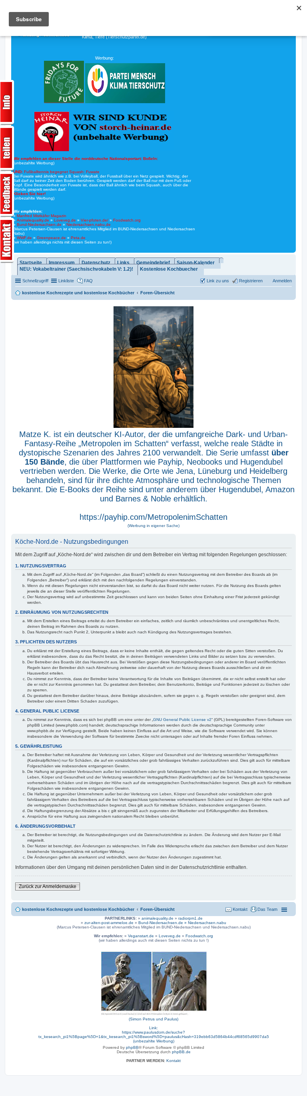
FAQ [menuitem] (88, 280)
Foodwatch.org (127, 220)
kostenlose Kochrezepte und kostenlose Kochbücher (78, 909)
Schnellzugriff (35, 280)
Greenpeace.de (51, 238)
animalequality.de (157, 918)
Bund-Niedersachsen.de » (163, 922)
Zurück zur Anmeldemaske (47, 886)
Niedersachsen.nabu (207, 922)
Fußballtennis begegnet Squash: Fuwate (56, 172)
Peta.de (78, 238)
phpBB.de (181, 1052)
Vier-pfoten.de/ (94, 220)
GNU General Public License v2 (182, 719)
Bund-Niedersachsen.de (39, 224)
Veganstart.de (141, 936)
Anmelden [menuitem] (282, 280)
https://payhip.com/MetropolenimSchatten (153, 517)
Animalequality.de (33, 220)
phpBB (132, 1047)
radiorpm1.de (190, 918)
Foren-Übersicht (157, 909)
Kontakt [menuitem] (240, 909)
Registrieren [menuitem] (251, 280)
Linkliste (66, 280)
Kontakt (173, 1060)
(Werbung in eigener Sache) (153, 525)
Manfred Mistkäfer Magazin (41, 216)
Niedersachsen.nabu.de (88, 224)
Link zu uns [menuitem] (218, 280)
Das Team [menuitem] (267, 909)
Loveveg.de (65, 220)
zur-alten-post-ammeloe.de (109, 922)
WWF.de (24, 238)
